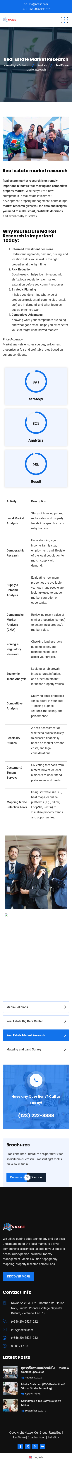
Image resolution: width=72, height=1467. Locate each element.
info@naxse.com (38, 4)
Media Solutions (17, 1007)
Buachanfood (36, 1437)
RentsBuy (55, 1432)
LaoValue (19, 1437)
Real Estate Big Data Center (24, 1021)
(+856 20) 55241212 (38, 8)
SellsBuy (53, 1437)
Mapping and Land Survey (23, 1049)
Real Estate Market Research (25, 1035)
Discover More (18, 1276)
